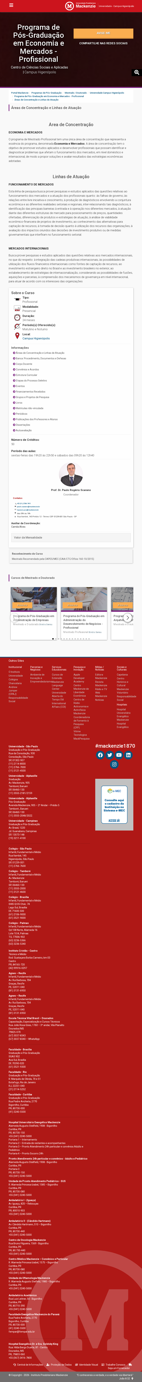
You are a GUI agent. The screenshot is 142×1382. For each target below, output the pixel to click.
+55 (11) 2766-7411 (24, 503)
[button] (53, 639)
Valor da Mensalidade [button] (28, 537)
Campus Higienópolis (36, 338)
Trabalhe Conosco (115, 1364)
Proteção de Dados (61, 1364)
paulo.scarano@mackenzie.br (28, 507)
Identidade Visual (88, 1364)
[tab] (71, 537)
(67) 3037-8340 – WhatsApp (24, 1039)
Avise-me (103, 33)
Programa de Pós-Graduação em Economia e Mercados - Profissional (38, 43)
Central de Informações (30, 1364)
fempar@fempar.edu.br (22, 1331)
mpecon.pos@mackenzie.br (28, 510)
